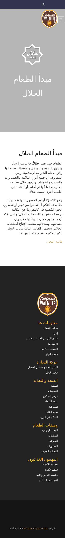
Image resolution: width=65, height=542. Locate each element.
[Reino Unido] (32, 519)
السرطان (53, 390)
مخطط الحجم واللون (47, 475)
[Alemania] (33, 519)
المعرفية (53, 406)
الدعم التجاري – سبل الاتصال (42, 367)
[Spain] (30, 519)
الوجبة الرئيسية (50, 430)
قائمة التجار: (54, 241)
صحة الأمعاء (51, 401)
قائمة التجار (52, 354)
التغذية (54, 385)
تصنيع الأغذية (51, 469)
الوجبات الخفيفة (49, 451)
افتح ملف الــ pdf (48, 480)
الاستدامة (53, 343)
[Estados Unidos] (34, 519)
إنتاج (55, 333)
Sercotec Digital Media (35, 528)
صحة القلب (52, 412)
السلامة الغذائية (50, 349)
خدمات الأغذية (50, 464)
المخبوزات (52, 446)
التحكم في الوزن (49, 417)
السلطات (53, 435)
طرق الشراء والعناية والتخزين (42, 338)
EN (43, 4)
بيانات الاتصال (51, 327)
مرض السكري (50, 396)
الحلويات (53, 440)
